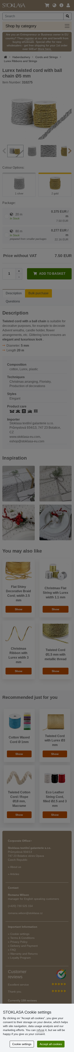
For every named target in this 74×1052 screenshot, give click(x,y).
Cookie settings (21, 1044)
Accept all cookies (51, 1044)
